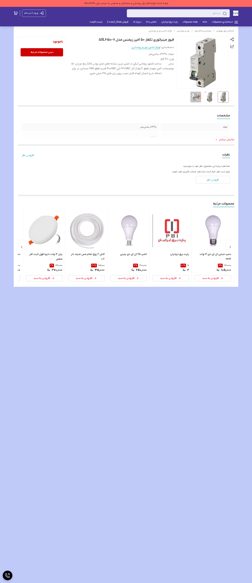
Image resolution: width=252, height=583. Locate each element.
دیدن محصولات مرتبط (42, 52)
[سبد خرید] (16, 13)
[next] (22, 247)
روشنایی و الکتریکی (203, 30)
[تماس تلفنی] (7, 575)
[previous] (230, 247)
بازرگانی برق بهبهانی (225, 30)
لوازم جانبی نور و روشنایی (160, 30)
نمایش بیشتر (226, 139)
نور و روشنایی (183, 30)
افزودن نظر (28, 155)
